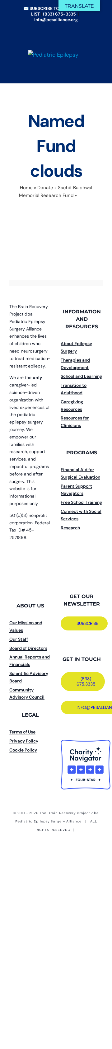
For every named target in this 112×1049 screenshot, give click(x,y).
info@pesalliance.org (56, 19)
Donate (45, 188)
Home (26, 188)
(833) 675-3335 (59, 14)
